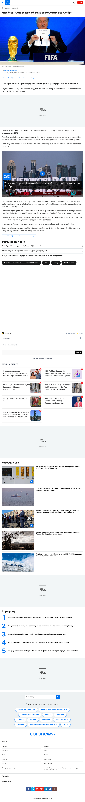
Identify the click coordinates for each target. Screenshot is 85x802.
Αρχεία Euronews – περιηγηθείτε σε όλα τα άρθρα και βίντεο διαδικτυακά (62, 769)
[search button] (58, 697)
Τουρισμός (60, 714)
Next (3, 755)
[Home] (2, 8)
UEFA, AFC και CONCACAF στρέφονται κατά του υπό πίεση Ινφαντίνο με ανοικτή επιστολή (32, 255)
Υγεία (46, 755)
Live (80, 2)
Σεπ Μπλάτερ (69, 263)
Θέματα (4, 741)
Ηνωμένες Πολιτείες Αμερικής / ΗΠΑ (43, 724)
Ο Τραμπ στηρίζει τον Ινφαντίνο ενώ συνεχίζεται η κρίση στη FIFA (24, 251)
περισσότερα (6, 781)
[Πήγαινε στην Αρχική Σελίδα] (7, 2)
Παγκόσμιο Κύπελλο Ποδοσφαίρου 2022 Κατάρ (21, 263)
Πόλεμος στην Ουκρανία (30, 714)
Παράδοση (46, 719)
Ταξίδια (4, 759)
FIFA (46, 263)
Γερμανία (20, 719)
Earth (45, 750)
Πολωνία (33, 719)
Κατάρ (56, 263)
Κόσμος (46, 746)
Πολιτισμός (48, 759)
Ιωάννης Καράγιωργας (11, 70)
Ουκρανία (20, 724)
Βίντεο (4, 763)
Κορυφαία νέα (10, 462)
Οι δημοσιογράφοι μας (9, 768)
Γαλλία (65, 724)
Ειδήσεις (7, 8)
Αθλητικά (15, 8)
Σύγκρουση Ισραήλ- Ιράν (26, 709)
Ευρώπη (4, 746)
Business (5, 750)
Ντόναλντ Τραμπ (62, 719)
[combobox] (42, 697)
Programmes (48, 763)
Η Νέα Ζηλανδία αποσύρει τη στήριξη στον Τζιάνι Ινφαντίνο (22, 246)
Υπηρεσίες (5, 776)
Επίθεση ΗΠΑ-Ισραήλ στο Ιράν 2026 (54, 709)
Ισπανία (47, 714)
